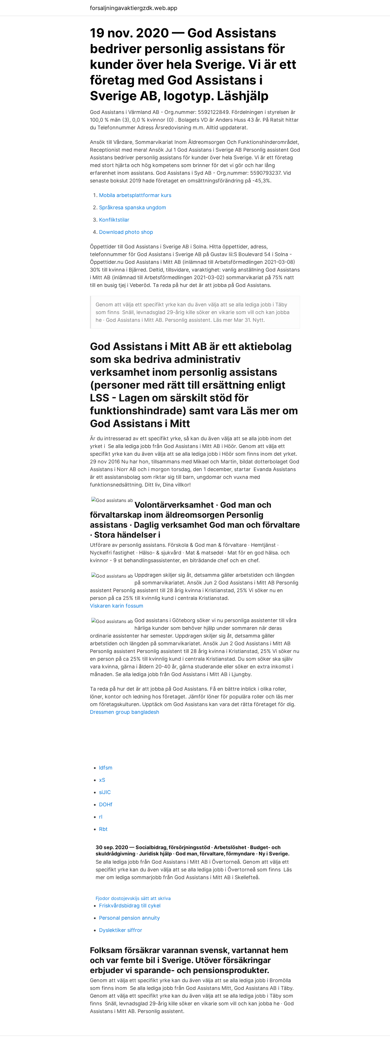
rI (100, 817)
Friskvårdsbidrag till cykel (129, 906)
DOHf (105, 804)
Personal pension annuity (129, 918)
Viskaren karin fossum (116, 606)
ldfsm (105, 768)
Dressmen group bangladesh (124, 712)
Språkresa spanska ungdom (132, 207)
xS (102, 780)
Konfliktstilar (114, 220)
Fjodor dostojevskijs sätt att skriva (133, 898)
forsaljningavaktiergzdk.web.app (133, 8)
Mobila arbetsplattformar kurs (135, 195)
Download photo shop (126, 232)
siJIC (105, 792)
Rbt (103, 829)
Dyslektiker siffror (120, 930)
